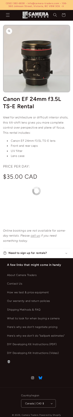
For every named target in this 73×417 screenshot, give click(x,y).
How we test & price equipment (28, 292)
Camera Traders (30, 415)
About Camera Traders (21, 275)
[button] (8, 15)
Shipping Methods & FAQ (24, 309)
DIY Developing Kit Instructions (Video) (33, 353)
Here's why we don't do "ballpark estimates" (35, 335)
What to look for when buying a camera (33, 318)
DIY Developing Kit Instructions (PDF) (32, 344)
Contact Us (14, 283)
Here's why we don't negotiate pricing (32, 327)
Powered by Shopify (50, 415)
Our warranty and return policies (28, 301)
